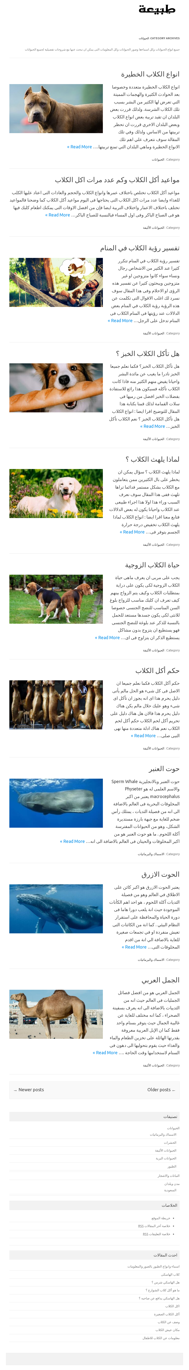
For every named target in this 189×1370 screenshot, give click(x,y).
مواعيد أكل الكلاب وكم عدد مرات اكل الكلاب (117, 179)
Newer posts (28, 1089)
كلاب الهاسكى (170, 1274)
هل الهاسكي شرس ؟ (166, 1282)
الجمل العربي (161, 980)
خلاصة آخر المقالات (154, 1226)
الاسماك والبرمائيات (151, 854)
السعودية (170, 1190)
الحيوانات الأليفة (153, 227)
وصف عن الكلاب (169, 1322)
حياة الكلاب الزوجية (152, 565)
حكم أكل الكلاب (157, 670)
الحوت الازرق (161, 874)
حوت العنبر (164, 768)
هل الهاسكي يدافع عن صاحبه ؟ (159, 1298)
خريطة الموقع (161, 1218)
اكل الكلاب (172, 1306)
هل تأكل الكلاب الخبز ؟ (148, 353)
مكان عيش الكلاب (168, 1330)
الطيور (172, 1166)
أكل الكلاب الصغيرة (167, 1314)
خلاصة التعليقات (156, 1234)
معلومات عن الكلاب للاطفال (161, 1338)
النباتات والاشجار (169, 1175)
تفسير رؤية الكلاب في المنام (140, 248)
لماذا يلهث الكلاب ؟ (153, 459)
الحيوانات (158, 159)
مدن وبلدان (172, 1183)
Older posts (161, 1089)
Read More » (79, 146)
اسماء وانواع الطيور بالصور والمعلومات (153, 1266)
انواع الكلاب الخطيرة (150, 74)
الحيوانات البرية (166, 1158)
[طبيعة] (157, 13)
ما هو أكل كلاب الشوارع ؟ (163, 1290)
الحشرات (170, 1142)
